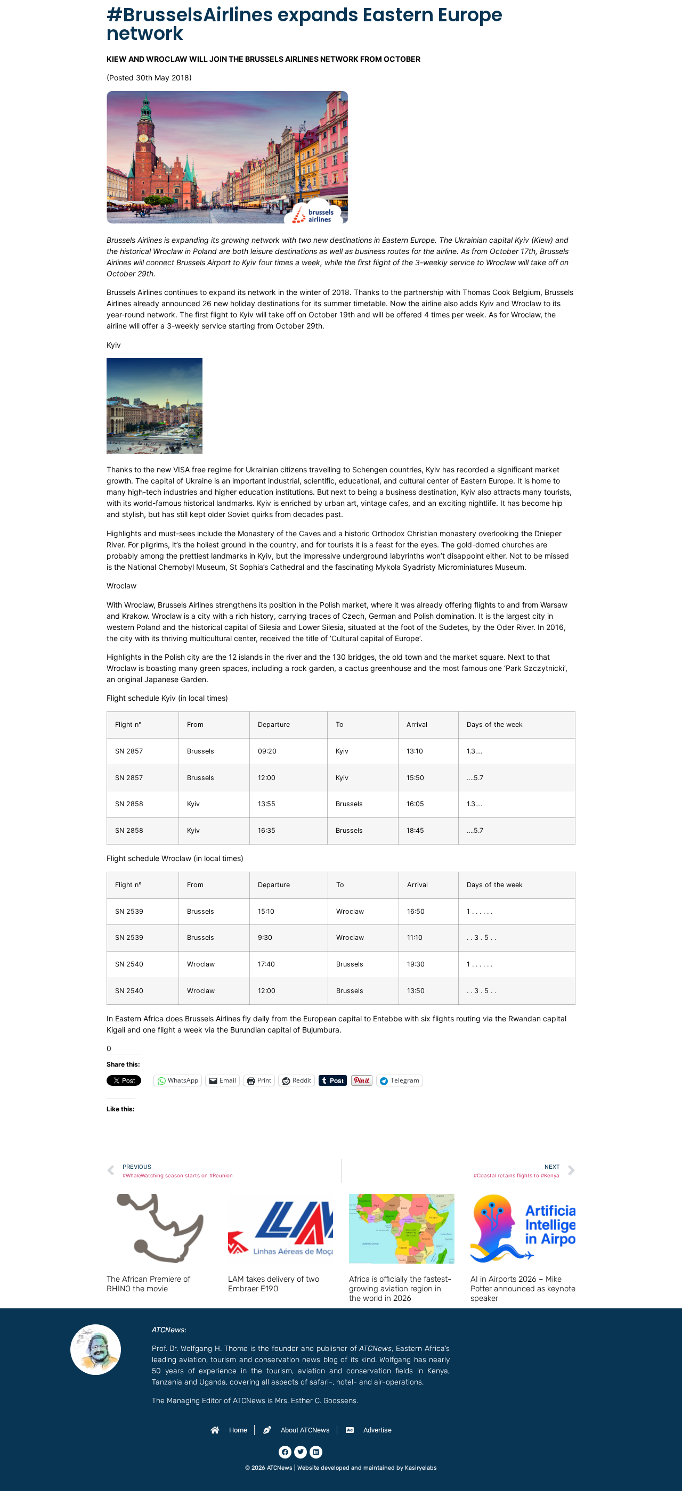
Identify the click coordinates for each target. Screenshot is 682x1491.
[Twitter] (300, 1452)
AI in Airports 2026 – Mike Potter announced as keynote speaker (522, 1288)
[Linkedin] (316, 1452)
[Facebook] (285, 1452)
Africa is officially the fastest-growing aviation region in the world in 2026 (400, 1288)
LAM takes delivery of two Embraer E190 (273, 1283)
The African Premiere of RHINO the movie (148, 1283)
